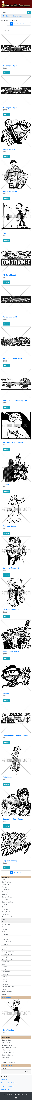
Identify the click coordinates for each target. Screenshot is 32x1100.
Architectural (6, 889)
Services (5, 982)
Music (4, 964)
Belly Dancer (8, 777)
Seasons (4, 979)
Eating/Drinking (7, 912)
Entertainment (17, 16)
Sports (4, 989)
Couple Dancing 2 (8, 1052)
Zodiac (4, 994)
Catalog (8, 16)
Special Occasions (8, 986)
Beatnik (6, 693)
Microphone (6, 1050)
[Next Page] (29, 24)
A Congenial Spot (10, 66)
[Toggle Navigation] (3, 2)
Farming (4, 929)
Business (5, 894)
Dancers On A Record (9, 1062)
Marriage (5, 957)
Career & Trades (7, 897)
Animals (4, 887)
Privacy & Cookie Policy (9, 1083)
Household (5, 944)
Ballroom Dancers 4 (11, 610)
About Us (4, 1079)
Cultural (4, 907)
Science (4, 977)
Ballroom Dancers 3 (11, 568)
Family (4, 927)
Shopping (5, 984)
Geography (5, 939)
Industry (4, 949)
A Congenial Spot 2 (11, 108)
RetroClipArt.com (22, 1094)
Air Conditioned (9, 275)
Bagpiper (6, 484)
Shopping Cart (7, 1066)
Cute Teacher (8, 1030)
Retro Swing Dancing (9, 1047)
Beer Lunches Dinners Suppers (15, 735)
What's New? (6, 997)
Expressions (6, 924)
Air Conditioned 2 (10, 317)
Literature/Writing (7, 954)
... (26, 24)
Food (3, 937)
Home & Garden (7, 942)
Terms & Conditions (7, 1086)
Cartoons (5, 899)
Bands (4, 919)
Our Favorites (6, 882)
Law (3, 879)
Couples (4, 904)
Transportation (7, 992)
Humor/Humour (7, 947)
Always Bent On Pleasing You (15, 401)
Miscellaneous (6, 962)
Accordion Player (10, 191)
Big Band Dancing (10, 861)
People (4, 969)
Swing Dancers (7, 1045)
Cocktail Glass (6, 1040)
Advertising (5, 884)
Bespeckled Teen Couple (13, 819)
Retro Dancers (6, 1042)
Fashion (4, 932)
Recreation (5, 974)
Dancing (5, 922)
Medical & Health (7, 959)
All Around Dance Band (12, 359)
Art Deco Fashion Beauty (13, 442)
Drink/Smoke (6, 909)
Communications (7, 902)
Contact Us (5, 1089)
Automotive (6, 892)
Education (5, 914)
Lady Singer (6, 1060)
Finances (5, 934)
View (7, 73)
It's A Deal (5, 1057)
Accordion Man (9, 149)
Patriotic (5, 967)
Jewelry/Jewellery (8, 952)
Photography (6, 972)
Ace (4, 233)
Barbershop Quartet (11, 652)
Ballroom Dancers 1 (11, 526)
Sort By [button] (7, 30)
